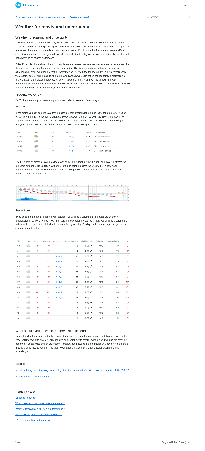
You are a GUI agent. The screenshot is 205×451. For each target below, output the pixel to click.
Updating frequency (25, 398)
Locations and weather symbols (53, 17)
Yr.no (184, 5)
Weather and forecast (79, 17)
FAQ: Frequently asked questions (33, 420)
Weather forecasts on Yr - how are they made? (40, 409)
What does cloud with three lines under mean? (40, 403)
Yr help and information (25, 17)
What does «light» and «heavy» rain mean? (38, 414)
